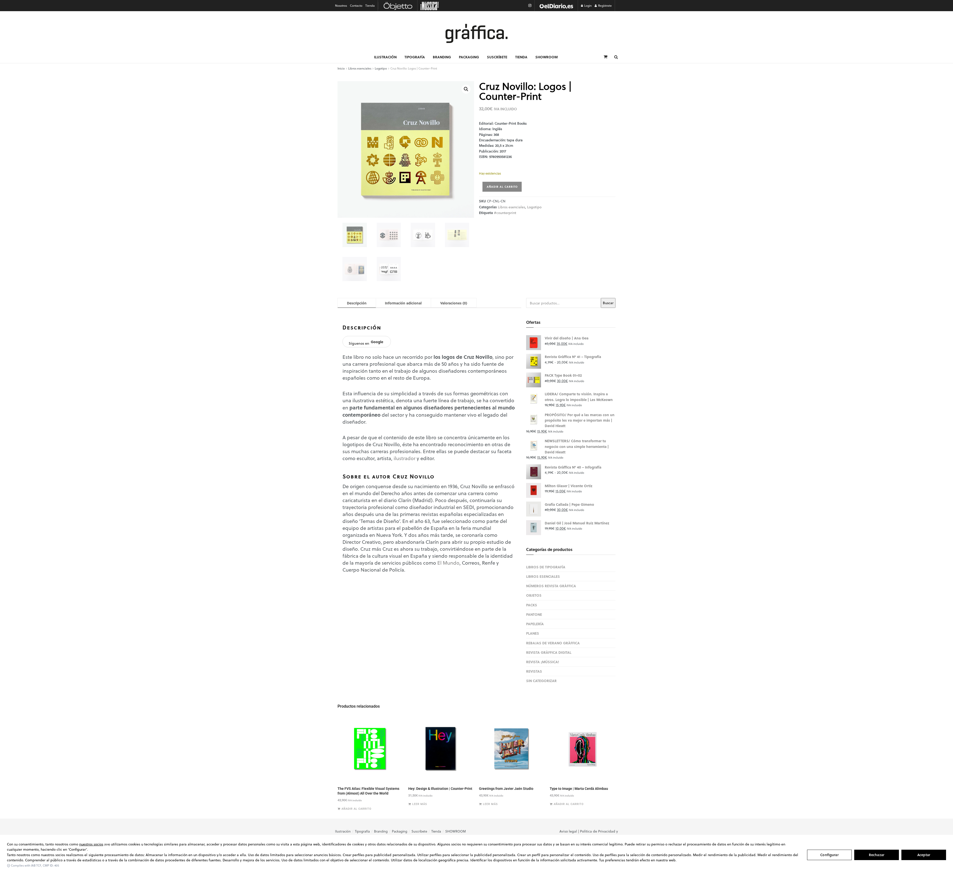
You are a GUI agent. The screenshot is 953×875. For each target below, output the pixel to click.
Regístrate (604, 5)
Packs (531, 604)
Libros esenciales (359, 68)
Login (587, 5)
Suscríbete (497, 56)
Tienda (370, 5)
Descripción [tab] (357, 302)
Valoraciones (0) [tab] (453, 302)
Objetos (534, 595)
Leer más (419, 804)
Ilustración (385, 56)
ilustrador (404, 458)
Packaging (469, 56)
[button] (466, 89)
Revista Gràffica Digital (548, 652)
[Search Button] (616, 57)
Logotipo (381, 68)
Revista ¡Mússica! (542, 661)
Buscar (608, 302)
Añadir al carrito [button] (356, 808)
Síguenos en (366, 342)
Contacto (356, 5)
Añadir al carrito (502, 187)
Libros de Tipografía (545, 566)
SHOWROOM (546, 56)
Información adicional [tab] (403, 302)
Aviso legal (568, 831)
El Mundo (448, 562)
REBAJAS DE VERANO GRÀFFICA (553, 642)
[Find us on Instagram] (529, 5)
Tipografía (415, 56)
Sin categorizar (541, 680)
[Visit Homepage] (476, 33)
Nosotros (341, 5)
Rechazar (876, 854)
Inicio (341, 68)
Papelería (535, 623)
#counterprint (505, 212)
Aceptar (923, 854)
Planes (532, 633)
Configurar (829, 854)
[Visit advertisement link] (556, 5)
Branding (442, 56)
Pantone (534, 614)
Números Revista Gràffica (551, 585)
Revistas (534, 671)
